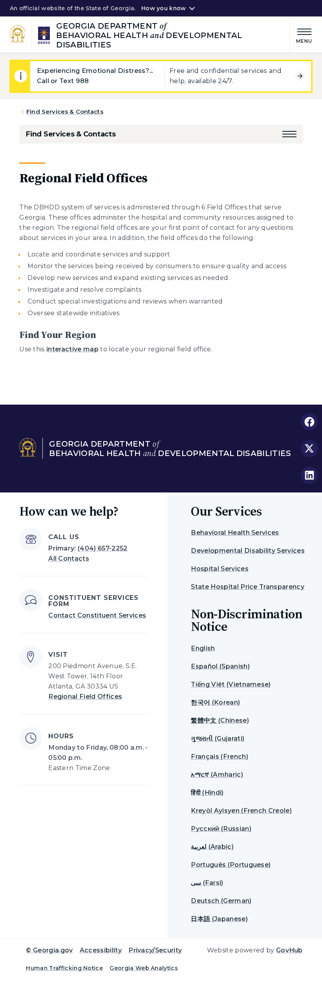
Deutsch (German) (221, 901)
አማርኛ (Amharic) (217, 774)
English (203, 648)
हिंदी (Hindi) (207, 792)
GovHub (289, 950)
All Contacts (68, 558)
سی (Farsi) (207, 883)
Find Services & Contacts (64, 111)
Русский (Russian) (221, 828)
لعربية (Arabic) (212, 846)
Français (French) (219, 756)
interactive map (72, 349)
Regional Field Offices (85, 696)
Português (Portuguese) (231, 864)
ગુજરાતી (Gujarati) (217, 738)
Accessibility (101, 950)
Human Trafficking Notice (64, 968)
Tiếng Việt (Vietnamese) (231, 684)
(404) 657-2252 (102, 548)
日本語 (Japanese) (219, 919)
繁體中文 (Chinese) (220, 720)
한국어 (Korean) (215, 702)
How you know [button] (163, 8)
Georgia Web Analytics (144, 968)
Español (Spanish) (220, 666)
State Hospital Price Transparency (247, 586)
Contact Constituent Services (97, 615)
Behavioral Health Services (235, 532)
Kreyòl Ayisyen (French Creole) (241, 810)
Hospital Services (219, 568)
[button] (289, 134)
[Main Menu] (301, 34)
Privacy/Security (155, 950)
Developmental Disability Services (248, 550)
